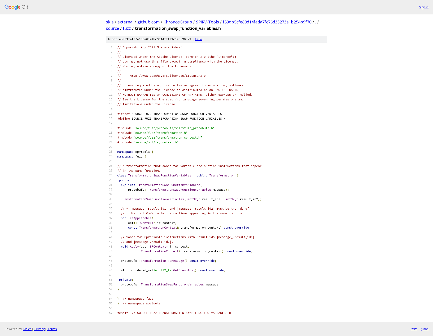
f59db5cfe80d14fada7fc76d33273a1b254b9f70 (267, 22)
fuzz (127, 28)
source (112, 28)
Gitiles (27, 329)
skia (110, 22)
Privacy (39, 329)
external (125, 22)
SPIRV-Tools (207, 22)
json (424, 329)
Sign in (423, 7)
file (198, 39)
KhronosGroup (178, 22)
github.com (148, 22)
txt (414, 329)
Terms (52, 329)
